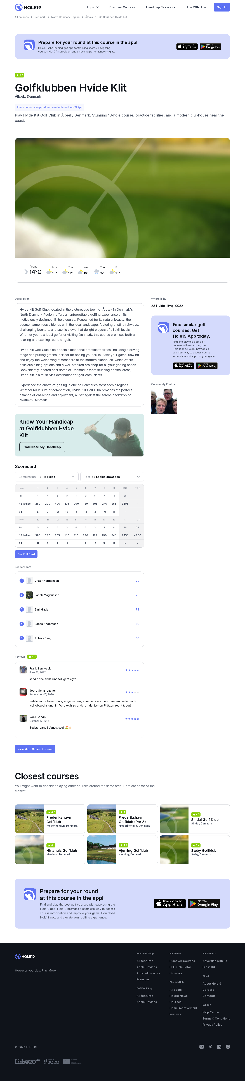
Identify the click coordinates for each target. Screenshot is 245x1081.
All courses (22, 17)
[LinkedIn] (219, 1047)
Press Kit (208, 967)
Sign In (222, 7)
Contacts (209, 996)
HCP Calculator (180, 967)
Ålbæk (89, 17)
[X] (210, 1047)
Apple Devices (146, 967)
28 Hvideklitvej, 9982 (167, 306)
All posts (175, 989)
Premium (142, 979)
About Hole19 (211, 983)
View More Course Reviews (35, 749)
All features (144, 961)
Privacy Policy (212, 1024)
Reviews (175, 1014)
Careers (208, 989)
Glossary (175, 973)
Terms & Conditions (216, 1018)
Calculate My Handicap (42, 447)
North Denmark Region (65, 17)
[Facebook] (228, 1047)
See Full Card (26, 554)
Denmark (40, 17)
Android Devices (148, 973)
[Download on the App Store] (187, 46)
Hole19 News (178, 996)
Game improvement (183, 1008)
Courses (175, 1002)
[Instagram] (201, 1047)
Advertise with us (214, 961)
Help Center (211, 1012)
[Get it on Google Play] (210, 46)
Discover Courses (182, 961)
